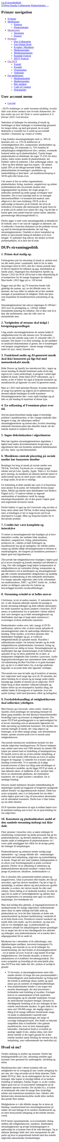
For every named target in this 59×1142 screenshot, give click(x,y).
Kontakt (18, 67)
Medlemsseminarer (23, 53)
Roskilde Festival (22, 55)
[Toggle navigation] (47, 6)
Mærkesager (14, 30)
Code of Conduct (22, 87)
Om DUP (12, 61)
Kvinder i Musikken (24, 47)
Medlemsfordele (22, 78)
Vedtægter (19, 72)
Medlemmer (14, 21)
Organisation (20, 70)
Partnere (18, 24)
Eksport (18, 36)
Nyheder (12, 18)
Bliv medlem (20, 84)
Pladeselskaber (21, 27)
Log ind (11, 103)
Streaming (19, 33)
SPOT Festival (21, 58)
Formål (17, 64)
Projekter (12, 38)
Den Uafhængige (22, 41)
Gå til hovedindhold (11, 2)
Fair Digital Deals (22, 44)
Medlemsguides (21, 50)
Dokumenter (20, 89)
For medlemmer (15, 75)
